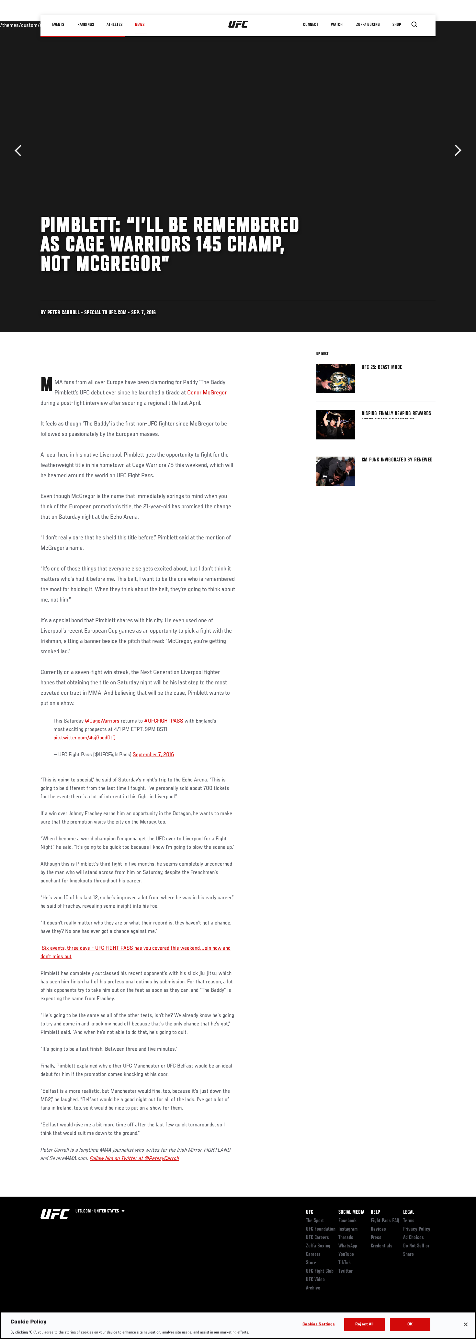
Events (58, 24)
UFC (309, 1212)
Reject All (364, 1324)
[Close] (466, 1324)
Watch (337, 24)
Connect (310, 24)
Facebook (347, 1221)
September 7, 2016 (153, 755)
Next (455, 150)
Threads (345, 1238)
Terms (408, 1221)
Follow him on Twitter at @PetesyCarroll (134, 1159)
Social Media (351, 1212)
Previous (20, 150)
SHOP (396, 24)
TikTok (344, 1263)
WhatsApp (347, 1246)
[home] (238, 24)
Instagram (347, 1229)
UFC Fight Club (320, 1271)
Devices (378, 1229)
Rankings (85, 24)
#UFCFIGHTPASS (163, 721)
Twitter (345, 1271)
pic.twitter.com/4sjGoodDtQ (84, 738)
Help (375, 1212)
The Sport (315, 1221)
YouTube (346, 1254)
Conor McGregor (207, 393)
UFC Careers (317, 1238)
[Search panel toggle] (414, 25)
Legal (408, 1212)
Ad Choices (413, 1238)
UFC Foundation (320, 1229)
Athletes (114, 24)
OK (410, 1324)
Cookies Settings (318, 1324)
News (139, 24)
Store (311, 1263)
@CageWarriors (102, 721)
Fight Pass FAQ (385, 1221)
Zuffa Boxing (368, 24)
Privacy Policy (416, 1229)
